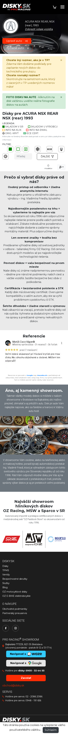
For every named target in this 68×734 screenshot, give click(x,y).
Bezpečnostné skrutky (14, 578)
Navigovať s (18, 663)
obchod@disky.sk (13, 685)
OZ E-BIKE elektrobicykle (16, 596)
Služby (5, 583)
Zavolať (26, 677)
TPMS (5, 570)
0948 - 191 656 (33, 700)
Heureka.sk (42, 375)
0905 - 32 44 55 (35, 670)
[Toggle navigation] (62, 7)
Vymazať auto (15, 47)
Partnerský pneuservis (14, 613)
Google (30, 375)
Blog (5, 587)
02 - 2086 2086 (33, 696)
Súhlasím (51, 729)
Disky (5, 566)
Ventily (6, 574)
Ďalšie (45, 156)
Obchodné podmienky (14, 609)
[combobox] (61, 167)
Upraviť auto (14, 40)
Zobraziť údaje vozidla (39, 29)
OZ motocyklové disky (14, 591)
